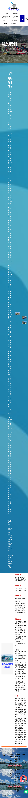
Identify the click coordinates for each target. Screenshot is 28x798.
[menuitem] (7, 13)
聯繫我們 (13, 23)
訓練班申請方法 (6, 17)
